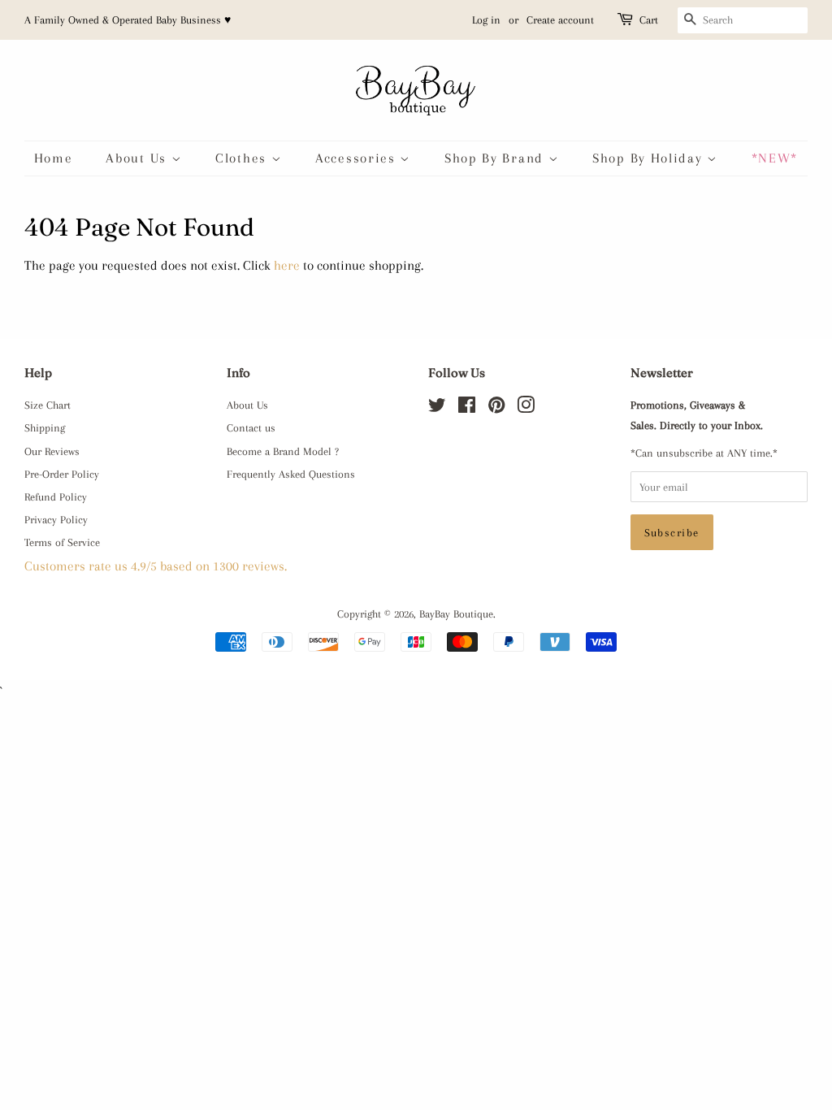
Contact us (251, 427)
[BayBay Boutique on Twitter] (437, 407)
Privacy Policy (56, 519)
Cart (648, 20)
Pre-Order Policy (61, 473)
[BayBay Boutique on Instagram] (526, 407)
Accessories (357, 158)
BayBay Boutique (456, 613)
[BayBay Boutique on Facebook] (466, 407)
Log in (486, 20)
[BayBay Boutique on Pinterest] (496, 407)
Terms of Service (62, 541)
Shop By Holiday (649, 158)
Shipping (44, 427)
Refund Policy (55, 496)
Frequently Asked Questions (291, 473)
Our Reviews (52, 450)
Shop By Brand (496, 158)
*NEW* (775, 158)
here (287, 265)
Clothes (243, 158)
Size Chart (47, 404)
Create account (560, 20)
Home (53, 158)
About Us (138, 158)
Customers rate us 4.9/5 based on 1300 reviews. (155, 566)
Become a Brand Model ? (283, 450)
